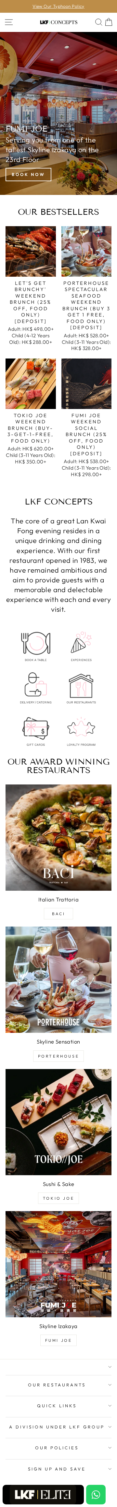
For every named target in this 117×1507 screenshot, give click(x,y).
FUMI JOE (58, 1340)
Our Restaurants (57, 1384)
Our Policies (57, 1447)
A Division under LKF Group (56, 1426)
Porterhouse (58, 1056)
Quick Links (57, 1405)
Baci (58, 913)
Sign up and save (57, 1468)
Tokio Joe (58, 1198)
